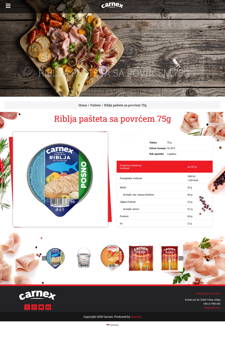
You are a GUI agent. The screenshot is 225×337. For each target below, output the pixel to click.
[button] (44, 258)
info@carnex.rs (212, 307)
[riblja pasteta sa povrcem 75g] (60, 179)
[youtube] (41, 307)
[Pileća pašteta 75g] (112, 246)
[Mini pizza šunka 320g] (84, 246)
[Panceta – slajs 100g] (169, 246)
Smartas (136, 316)
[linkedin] (48, 307)
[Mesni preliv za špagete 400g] (141, 246)
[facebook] (27, 307)
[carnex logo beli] (112, 2)
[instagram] (34, 307)
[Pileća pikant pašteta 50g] (55, 246)
